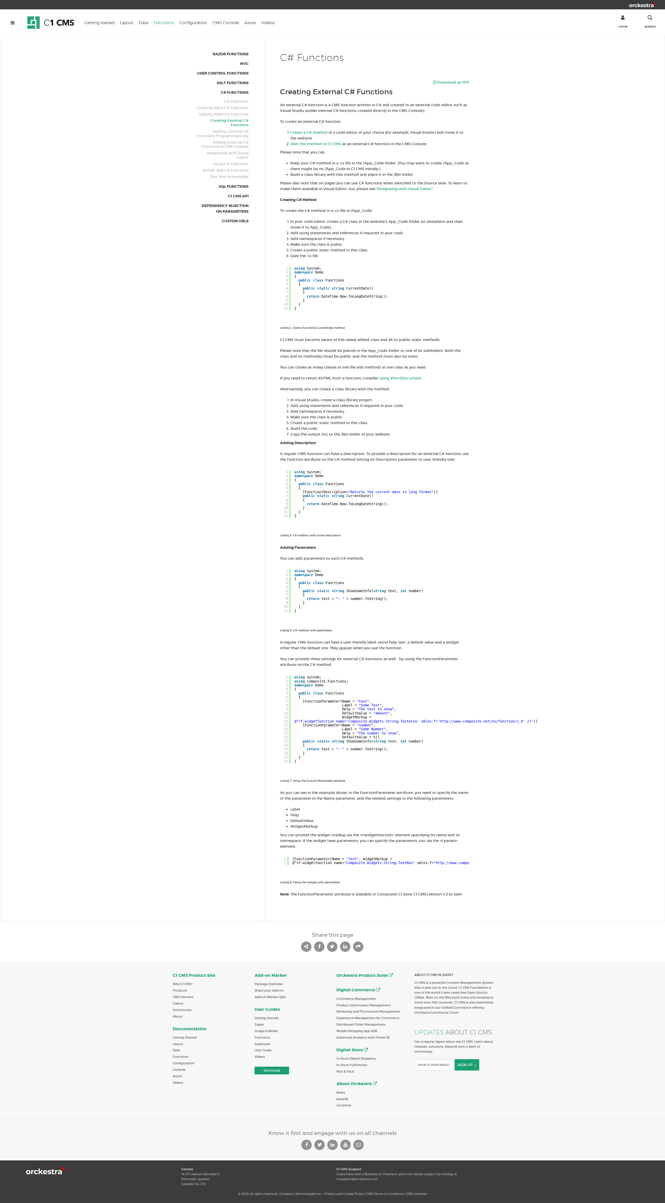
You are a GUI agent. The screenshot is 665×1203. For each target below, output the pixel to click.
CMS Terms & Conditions (385, 1194)
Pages (259, 1024)
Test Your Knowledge (229, 177)
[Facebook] (306, 1145)
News (340, 1092)
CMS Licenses (416, 1194)
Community (182, 1010)
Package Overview (269, 984)
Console (179, 1070)
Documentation (190, 1029)
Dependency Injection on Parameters (225, 208)
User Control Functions (223, 73)
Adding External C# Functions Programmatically (223, 133)
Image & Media (266, 1031)
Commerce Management (356, 999)
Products (180, 990)
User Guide (263, 1050)
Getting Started (185, 1037)
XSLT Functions (233, 83)
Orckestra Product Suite (362, 975)
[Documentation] (53, 22)
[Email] (358, 1145)
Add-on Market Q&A (270, 997)
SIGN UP (465, 1064)
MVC (244, 63)
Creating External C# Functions (230, 122)
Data (143, 22)
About (178, 1016)
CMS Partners (183, 997)
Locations (343, 1105)
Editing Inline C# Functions (224, 114)
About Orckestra (354, 1083)
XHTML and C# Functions (226, 170)
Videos (268, 22)
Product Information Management (363, 1005)
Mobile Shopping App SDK (356, 1031)
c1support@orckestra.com (357, 1179)
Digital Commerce (356, 990)
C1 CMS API (238, 196)
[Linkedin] (332, 1145)
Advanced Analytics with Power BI (363, 1037)
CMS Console (225, 22)
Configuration (193, 22)
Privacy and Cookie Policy (344, 1194)
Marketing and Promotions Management (368, 1011)
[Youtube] (345, 1145)
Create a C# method (309, 132)
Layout (126, 22)
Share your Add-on (269, 990)
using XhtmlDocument (400, 378)
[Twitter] (319, 1145)
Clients (178, 1003)
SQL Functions (234, 186)
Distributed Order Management (360, 1024)
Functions (164, 22)
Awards (342, 1099)
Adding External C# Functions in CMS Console (225, 144)
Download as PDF (452, 82)
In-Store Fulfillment (351, 1065)
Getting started (99, 22)
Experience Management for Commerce (367, 1018)
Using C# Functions (231, 164)
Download (272, 1070)
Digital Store (350, 1050)
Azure (250, 22)
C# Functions (235, 92)
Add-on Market (271, 975)
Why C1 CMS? (182, 984)
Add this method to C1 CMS (315, 144)
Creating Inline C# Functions (223, 108)
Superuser (262, 1044)
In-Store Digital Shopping (356, 1058)
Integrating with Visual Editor (228, 155)
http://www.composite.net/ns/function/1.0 (481, 721)
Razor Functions (231, 54)
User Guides (267, 1009)
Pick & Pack (345, 1071)
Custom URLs (235, 221)
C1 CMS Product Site (194, 975)
